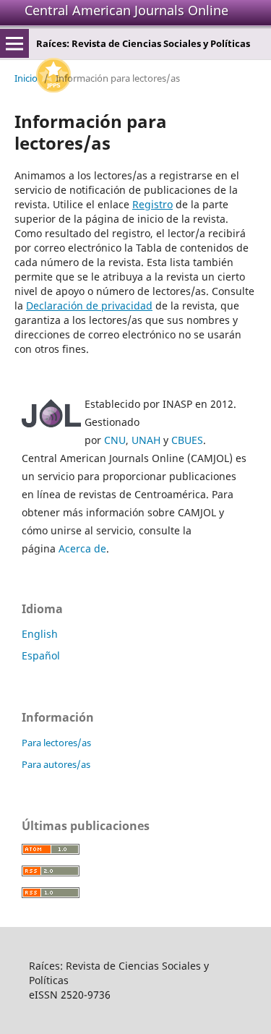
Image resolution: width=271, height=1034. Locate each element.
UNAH (146, 440)
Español (41, 655)
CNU (115, 440)
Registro (152, 204)
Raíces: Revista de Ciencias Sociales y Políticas (143, 43)
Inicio (26, 78)
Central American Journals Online (126, 10)
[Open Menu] (14, 43)
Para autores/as (56, 764)
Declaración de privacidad (89, 305)
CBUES (187, 440)
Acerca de (82, 548)
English (40, 634)
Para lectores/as (56, 742)
